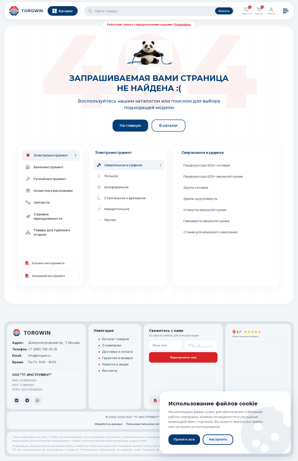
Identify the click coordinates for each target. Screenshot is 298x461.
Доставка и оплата (117, 351)
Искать (224, 11)
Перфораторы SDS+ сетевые (206, 165)
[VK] (16, 400)
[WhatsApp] (37, 400)
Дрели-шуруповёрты (200, 198)
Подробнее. (182, 24)
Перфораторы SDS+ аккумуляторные (213, 176)
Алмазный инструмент (48, 276)
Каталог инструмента (48, 263)
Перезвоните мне (183, 357)
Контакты (109, 370)
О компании (111, 345)
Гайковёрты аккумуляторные (206, 221)
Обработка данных (108, 424)
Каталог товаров (115, 339)
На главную (130, 125)
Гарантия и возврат (118, 358)
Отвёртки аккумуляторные (204, 209)
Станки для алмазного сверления (210, 232)
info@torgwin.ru (31, 355)
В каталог (168, 125)
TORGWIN (37, 333)
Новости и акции (115, 364)
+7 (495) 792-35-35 (34, 349)
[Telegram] (27, 400)
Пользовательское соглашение (149, 424)
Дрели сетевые (195, 187)
